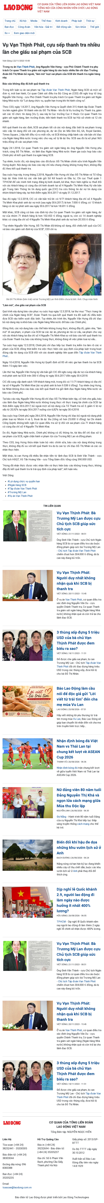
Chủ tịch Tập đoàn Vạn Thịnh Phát (77, 550)
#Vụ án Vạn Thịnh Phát (20, 495)
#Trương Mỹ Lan (17, 492)
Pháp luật (77, 20)
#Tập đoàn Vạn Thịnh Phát (22, 488)
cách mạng (83, 823)
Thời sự (90, 20)
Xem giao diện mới (24, 33)
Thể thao (46, 20)
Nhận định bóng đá (67, 767)
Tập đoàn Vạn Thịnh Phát (55, 89)
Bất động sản (63, 26)
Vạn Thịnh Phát (26, 66)
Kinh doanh (61, 20)
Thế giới (94, 26)
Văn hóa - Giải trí (43, 26)
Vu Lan (77, 718)
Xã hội (23, 20)
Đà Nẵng (61, 816)
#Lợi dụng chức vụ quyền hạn (24, 481)
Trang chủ (10, 20)
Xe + (7, 33)
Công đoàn (24, 26)
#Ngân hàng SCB (17, 485)
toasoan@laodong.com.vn (17, 1187)
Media (33, 20)
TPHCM (61, 921)
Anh (75, 871)
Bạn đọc (9, 26)
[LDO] (28, 526)
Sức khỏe (80, 26)
